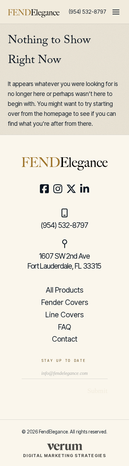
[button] (115, 12)
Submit (97, 390)
